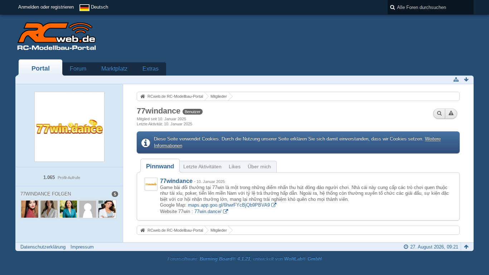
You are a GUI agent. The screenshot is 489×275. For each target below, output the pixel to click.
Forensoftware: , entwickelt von (244, 258)
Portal (41, 68)
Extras (150, 69)
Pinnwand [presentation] (160, 166)
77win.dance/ (208, 211)
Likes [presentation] (235, 166)
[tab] (160, 166)
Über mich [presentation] (259, 166)
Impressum (82, 247)
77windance (176, 181)
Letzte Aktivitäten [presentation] (202, 166)
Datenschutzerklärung (43, 247)
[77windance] (151, 184)
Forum (78, 69)
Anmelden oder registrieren (46, 7)
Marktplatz (114, 69)
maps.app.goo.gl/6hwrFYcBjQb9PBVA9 (229, 205)
